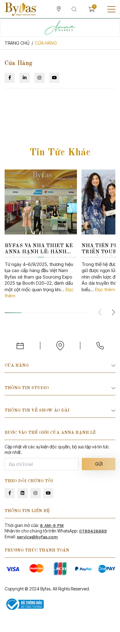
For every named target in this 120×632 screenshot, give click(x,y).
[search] (74, 9)
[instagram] (35, 493)
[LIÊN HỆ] (100, 345)
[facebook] (10, 493)
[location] (59, 9)
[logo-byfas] (21, 9)
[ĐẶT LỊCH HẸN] (20, 345)
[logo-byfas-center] (60, 27)
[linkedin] (23, 493)
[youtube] (48, 493)
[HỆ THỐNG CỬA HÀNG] (60, 345)
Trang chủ (17, 43)
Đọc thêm (105, 289)
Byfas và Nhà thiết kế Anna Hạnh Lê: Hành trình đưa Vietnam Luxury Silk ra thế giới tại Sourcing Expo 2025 (40, 249)
